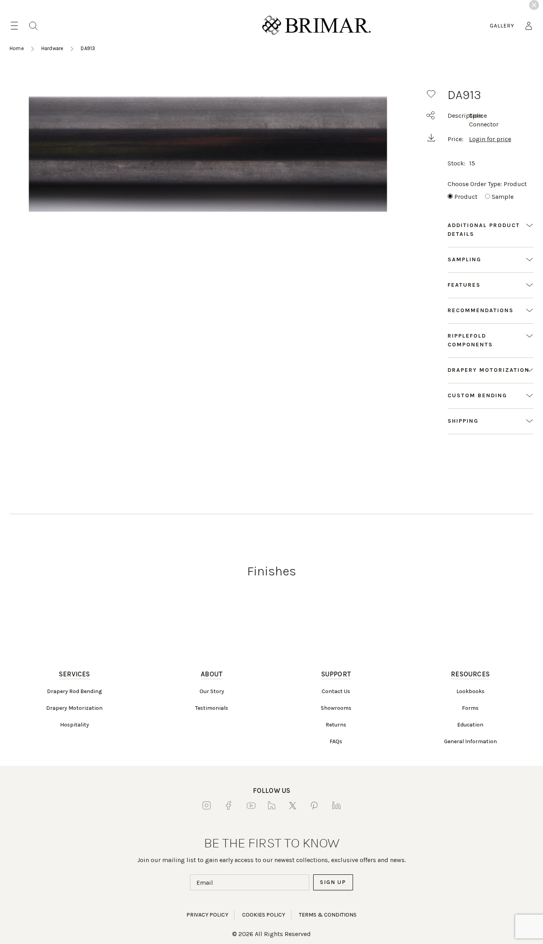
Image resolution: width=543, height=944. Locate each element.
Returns (336, 724)
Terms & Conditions (328, 914)
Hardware (52, 48)
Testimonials (211, 708)
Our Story (212, 691)
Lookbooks (470, 691)
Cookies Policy (263, 914)
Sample (503, 196)
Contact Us (336, 691)
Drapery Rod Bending (74, 691)
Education (470, 724)
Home (17, 48)
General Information (470, 741)
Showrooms (336, 708)
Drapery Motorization (74, 708)
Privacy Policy (207, 914)
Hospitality (74, 724)
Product (465, 196)
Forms (470, 708)
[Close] (534, 5)
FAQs (336, 741)
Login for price (490, 139)
